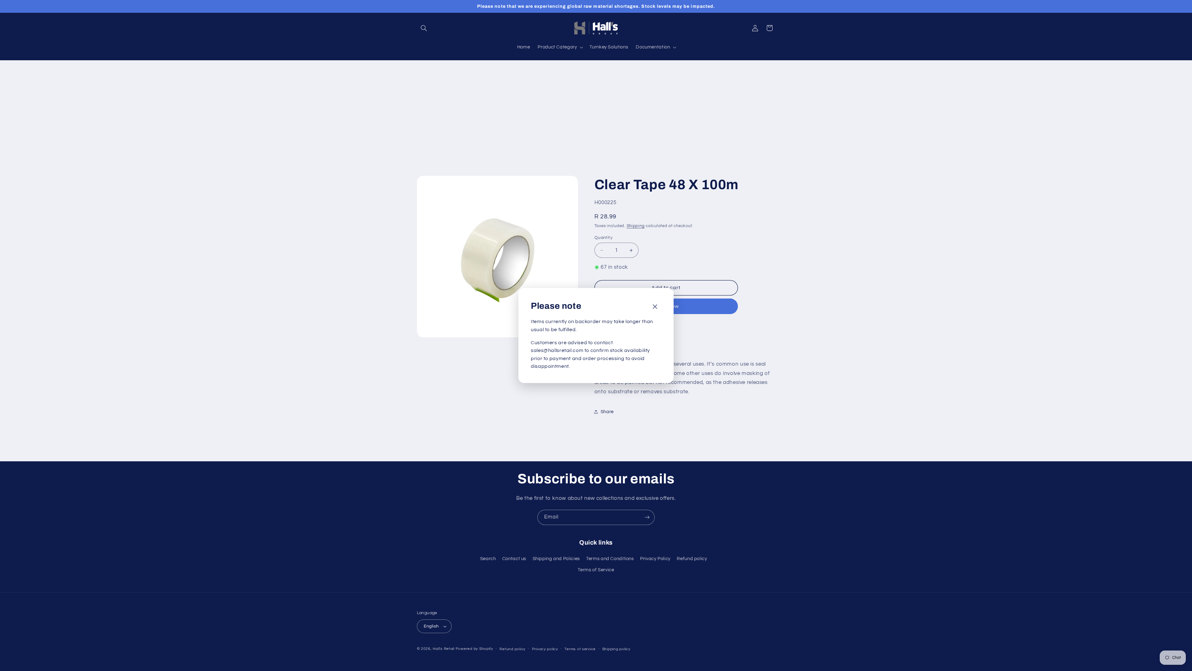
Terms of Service (596, 570)
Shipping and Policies (556, 558)
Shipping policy (616, 649)
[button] (424, 28)
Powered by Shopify (474, 648)
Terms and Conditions (610, 558)
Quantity (603, 237)
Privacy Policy (655, 558)
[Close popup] (655, 307)
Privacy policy (545, 649)
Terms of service (580, 649)
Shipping (636, 226)
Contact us (514, 558)
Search (488, 558)
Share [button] (607, 411)
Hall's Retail (443, 648)
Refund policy (692, 558)
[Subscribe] (647, 517)
